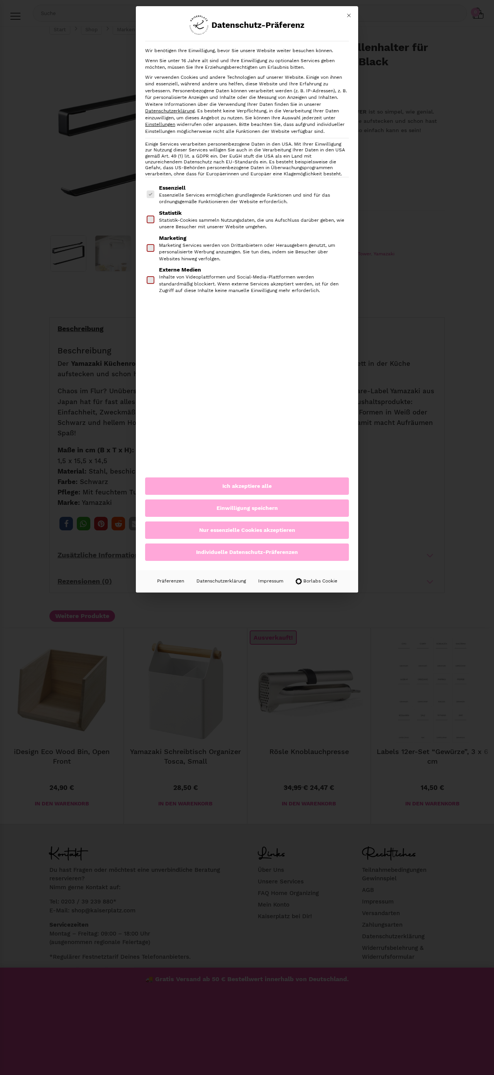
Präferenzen (170, 581)
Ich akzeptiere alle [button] (247, 486)
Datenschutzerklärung (170, 111)
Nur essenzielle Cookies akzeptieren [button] (247, 530)
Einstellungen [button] (160, 124)
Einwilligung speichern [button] (247, 508)
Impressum (270, 581)
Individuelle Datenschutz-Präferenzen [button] (247, 552)
